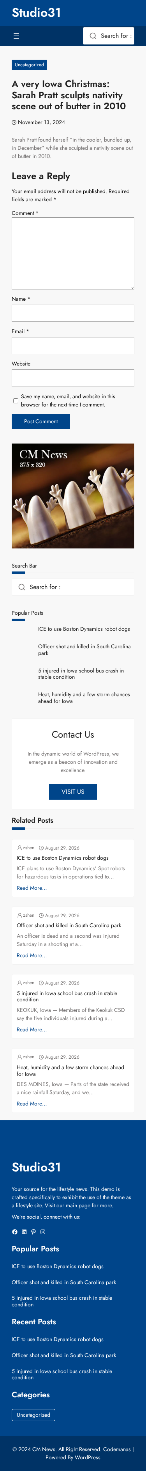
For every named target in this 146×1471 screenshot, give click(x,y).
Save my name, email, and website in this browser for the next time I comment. (68, 400)
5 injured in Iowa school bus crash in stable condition (81, 674)
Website (21, 363)
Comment (25, 213)
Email (20, 331)
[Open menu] (16, 36)
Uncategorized (29, 64)
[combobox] (108, 35)
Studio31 (36, 12)
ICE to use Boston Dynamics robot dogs (84, 629)
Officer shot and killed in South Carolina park (84, 650)
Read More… (32, 888)
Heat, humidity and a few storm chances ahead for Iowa (84, 697)
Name (21, 299)
